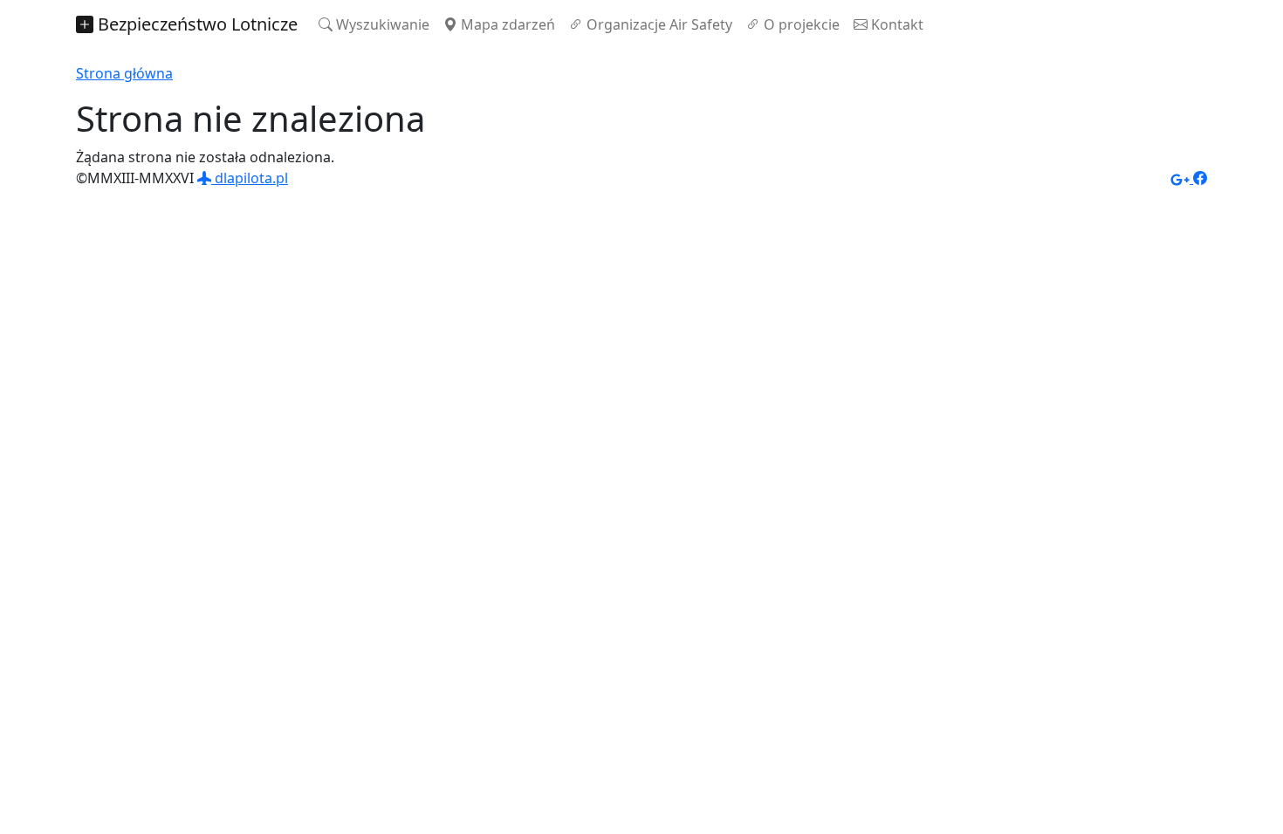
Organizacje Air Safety (657, 24)
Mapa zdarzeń (506, 24)
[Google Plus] (1181, 178)
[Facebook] (1200, 178)
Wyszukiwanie (381, 24)
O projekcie (800, 24)
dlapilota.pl (249, 178)
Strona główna (124, 73)
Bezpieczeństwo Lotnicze (195, 24)
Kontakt (895, 24)
